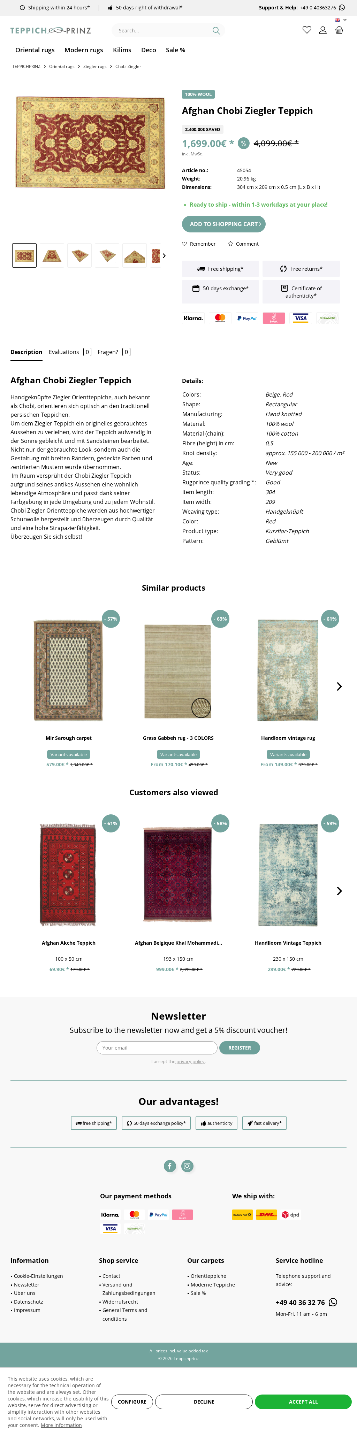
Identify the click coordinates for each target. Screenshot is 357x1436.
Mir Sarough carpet (69, 738)
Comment (247, 243)
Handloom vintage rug (288, 738)
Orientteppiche (208, 1276)
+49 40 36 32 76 (301, 1302)
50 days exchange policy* (160, 1123)
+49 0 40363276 (318, 7)
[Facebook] (170, 1166)
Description (26, 352)
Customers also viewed (173, 792)
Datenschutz (28, 1301)
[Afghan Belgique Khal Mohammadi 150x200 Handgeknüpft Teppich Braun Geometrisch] (178, 875)
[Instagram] (187, 1166)
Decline (204, 1401)
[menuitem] (35, 50)
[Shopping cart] (339, 30)
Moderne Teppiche (213, 1284)
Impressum (27, 1310)
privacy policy (190, 1061)
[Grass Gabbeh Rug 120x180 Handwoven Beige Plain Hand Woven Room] (178, 670)
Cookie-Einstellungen (38, 1276)
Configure (132, 1401)
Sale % (198, 1293)
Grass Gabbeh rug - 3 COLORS (178, 738)
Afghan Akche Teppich (69, 942)
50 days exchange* (225, 288)
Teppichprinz (26, 66)
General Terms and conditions (124, 1314)
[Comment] (261, 120)
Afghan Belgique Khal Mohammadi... (178, 942)
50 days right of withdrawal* (149, 7)
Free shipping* (225, 268)
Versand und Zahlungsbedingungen (128, 1289)
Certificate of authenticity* (304, 292)
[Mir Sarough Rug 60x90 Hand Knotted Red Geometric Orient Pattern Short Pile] (69, 670)
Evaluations (69, 352)
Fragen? (113, 352)
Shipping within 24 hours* (59, 7)
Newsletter (26, 1284)
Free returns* (305, 268)
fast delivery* (268, 1123)
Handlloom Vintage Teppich (288, 942)
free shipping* (97, 1123)
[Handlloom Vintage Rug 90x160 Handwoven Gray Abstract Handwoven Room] (288, 670)
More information (61, 1425)
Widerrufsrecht (120, 1301)
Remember (202, 243)
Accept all (303, 1401)
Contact (111, 1276)
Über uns (25, 1293)
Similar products (173, 587)
